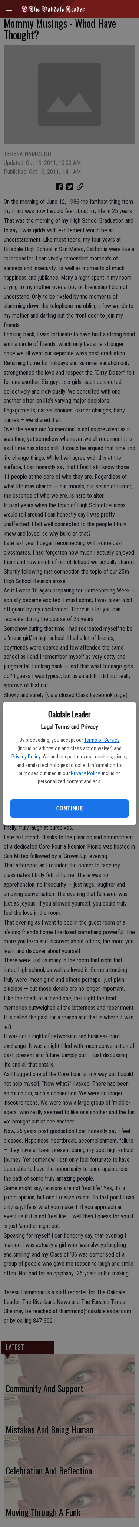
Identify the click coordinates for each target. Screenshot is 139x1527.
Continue (69, 808)
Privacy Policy (25, 757)
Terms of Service (102, 740)
